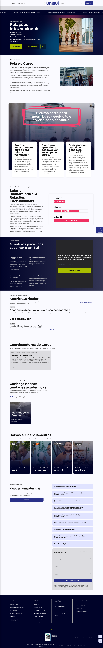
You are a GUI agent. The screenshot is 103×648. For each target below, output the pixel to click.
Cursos (11, 8)
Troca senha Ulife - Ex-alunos (60, 614)
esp (24, 3)
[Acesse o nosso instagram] (13, 637)
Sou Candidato (62, 8)
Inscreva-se (89, 3)
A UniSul (84, 8)
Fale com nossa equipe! (72, 580)
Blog (92, 8)
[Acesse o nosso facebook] (10, 637)
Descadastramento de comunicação (15, 619)
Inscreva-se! (16, 46)
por (19, 3)
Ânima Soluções (38, 619)
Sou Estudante (74, 8)
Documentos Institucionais (16, 607)
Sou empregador (38, 622)
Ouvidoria (12, 616)
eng (22, 3)
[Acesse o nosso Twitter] (17, 637)
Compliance (13, 610)
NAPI (56, 611)
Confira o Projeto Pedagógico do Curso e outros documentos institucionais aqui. (30, 91)
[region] (51, 360)
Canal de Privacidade (66, 587)
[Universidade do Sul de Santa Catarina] (51, 3)
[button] (100, 636)
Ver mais (52, 330)
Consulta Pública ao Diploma (59, 607)
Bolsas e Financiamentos (49, 8)
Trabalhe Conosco (38, 616)
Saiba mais (93, 645)
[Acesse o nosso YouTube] (21, 637)
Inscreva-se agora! (74, 271)
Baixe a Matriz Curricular (86, 302)
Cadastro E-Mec (14, 604)
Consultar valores (31, 46)
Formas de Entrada (33, 8)
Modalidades (21, 8)
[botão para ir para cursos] (50, 49)
